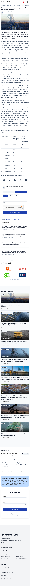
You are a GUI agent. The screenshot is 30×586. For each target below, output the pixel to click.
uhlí (19, 219)
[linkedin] (15, 180)
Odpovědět (26, 453)
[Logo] (7, 1)
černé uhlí (23, 80)
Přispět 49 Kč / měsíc (15, 212)
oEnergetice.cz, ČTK (8, 11)
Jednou (9, 192)
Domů (2, 5)
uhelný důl (7, 104)
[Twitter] (5, 578)
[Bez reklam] (23, 2)
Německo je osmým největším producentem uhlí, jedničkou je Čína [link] (19, 5)
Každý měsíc (21, 192)
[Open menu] (1, 2)
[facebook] (4, 180)
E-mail (4, 496)
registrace (15, 483)
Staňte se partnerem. (15, 279)
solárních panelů (24, 95)
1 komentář (26, 13)
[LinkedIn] (8, 578)
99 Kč (10, 196)
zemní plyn (4, 49)
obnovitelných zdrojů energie (10, 88)
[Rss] (10, 578)
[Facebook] (2, 578)
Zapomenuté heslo (15, 513)
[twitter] (9, 180)
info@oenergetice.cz (6, 547)
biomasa (8, 90)
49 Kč (5, 196)
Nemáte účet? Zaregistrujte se (15, 515)
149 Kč (16, 196)
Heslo (4, 502)
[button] (9, 259)
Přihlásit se (15, 509)
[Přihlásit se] (27, 2)
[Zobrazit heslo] (25, 505)
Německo (8, 219)
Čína (15, 219)
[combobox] (15, 222)
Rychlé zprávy (6, 5)
